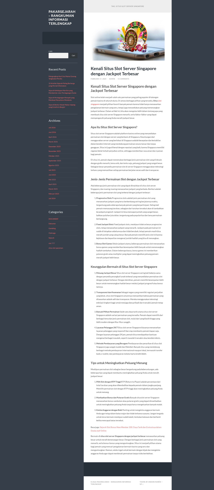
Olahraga (52, 233)
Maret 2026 (53, 142)
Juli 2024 (52, 198)
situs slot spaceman (56, 248)
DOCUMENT (53, 219)
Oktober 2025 (54, 156)
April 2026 (53, 137)
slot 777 (52, 243)
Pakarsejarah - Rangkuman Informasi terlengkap (62, 18)
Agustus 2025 (54, 165)
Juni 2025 (52, 175)
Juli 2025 (52, 170)
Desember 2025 (55, 146)
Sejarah (51, 238)
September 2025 (55, 161)
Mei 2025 (52, 180)
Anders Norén (154, 482)
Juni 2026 (52, 132)
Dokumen (52, 224)
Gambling (52, 228)
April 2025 (53, 184)
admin (112, 79)
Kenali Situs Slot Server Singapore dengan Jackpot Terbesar (123, 71)
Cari (50, 51)
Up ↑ (142, 484)
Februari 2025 (54, 194)
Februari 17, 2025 (98, 79)
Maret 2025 (53, 189)
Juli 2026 (52, 128)
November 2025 (55, 151)
